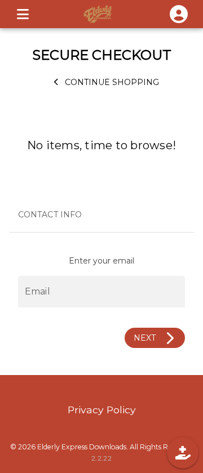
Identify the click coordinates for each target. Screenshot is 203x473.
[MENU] (22, 14)
